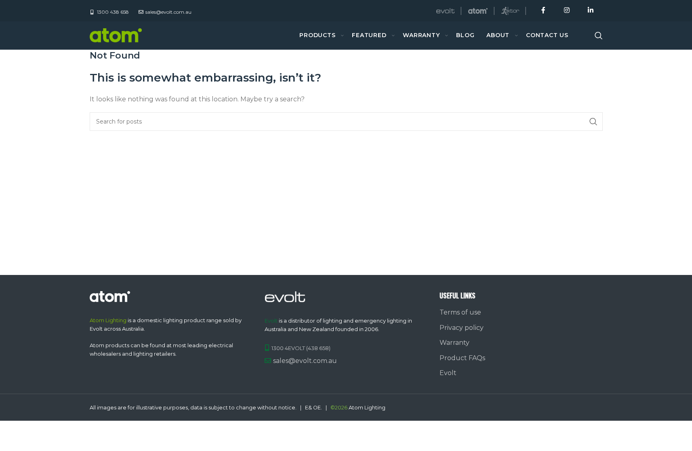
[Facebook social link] (543, 10)
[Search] (599, 35)
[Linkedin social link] (590, 10)
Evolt (448, 373)
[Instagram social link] (566, 10)
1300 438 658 (112, 12)
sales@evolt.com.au (305, 361)
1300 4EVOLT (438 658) (300, 348)
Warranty (454, 342)
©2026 (338, 408)
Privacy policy (462, 327)
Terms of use (460, 312)
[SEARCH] (593, 121)
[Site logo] (116, 35)
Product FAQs (462, 358)
